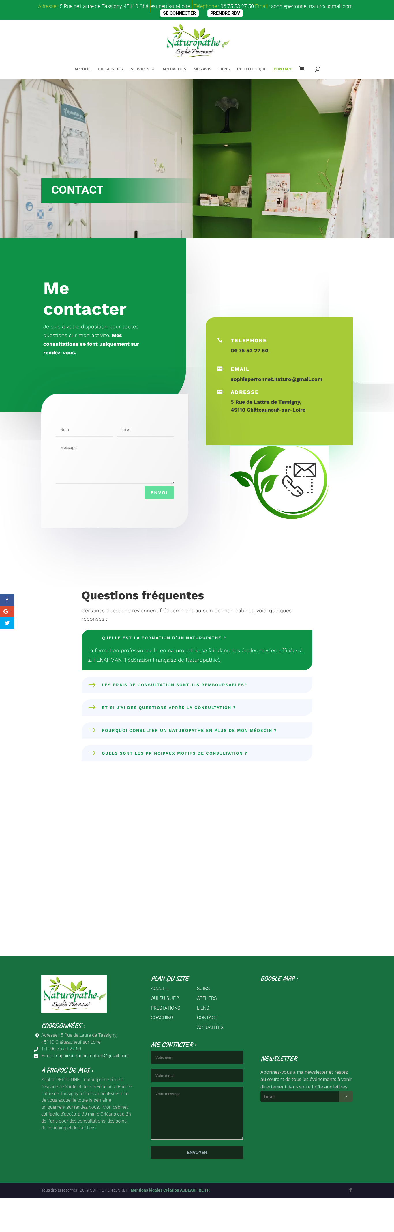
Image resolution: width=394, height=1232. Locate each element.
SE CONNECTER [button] (179, 13)
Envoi (159, 492)
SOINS (203, 988)
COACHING (162, 1017)
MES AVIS (202, 69)
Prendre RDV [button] (225, 13)
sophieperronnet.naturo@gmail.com (312, 6)
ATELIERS (207, 998)
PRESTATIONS (165, 1008)
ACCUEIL (82, 69)
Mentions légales (147, 1190)
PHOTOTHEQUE (252, 69)
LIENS (224, 69)
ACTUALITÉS (174, 69)
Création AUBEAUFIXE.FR (186, 1190)
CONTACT (283, 69)
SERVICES (140, 69)
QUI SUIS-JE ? (110, 69)
